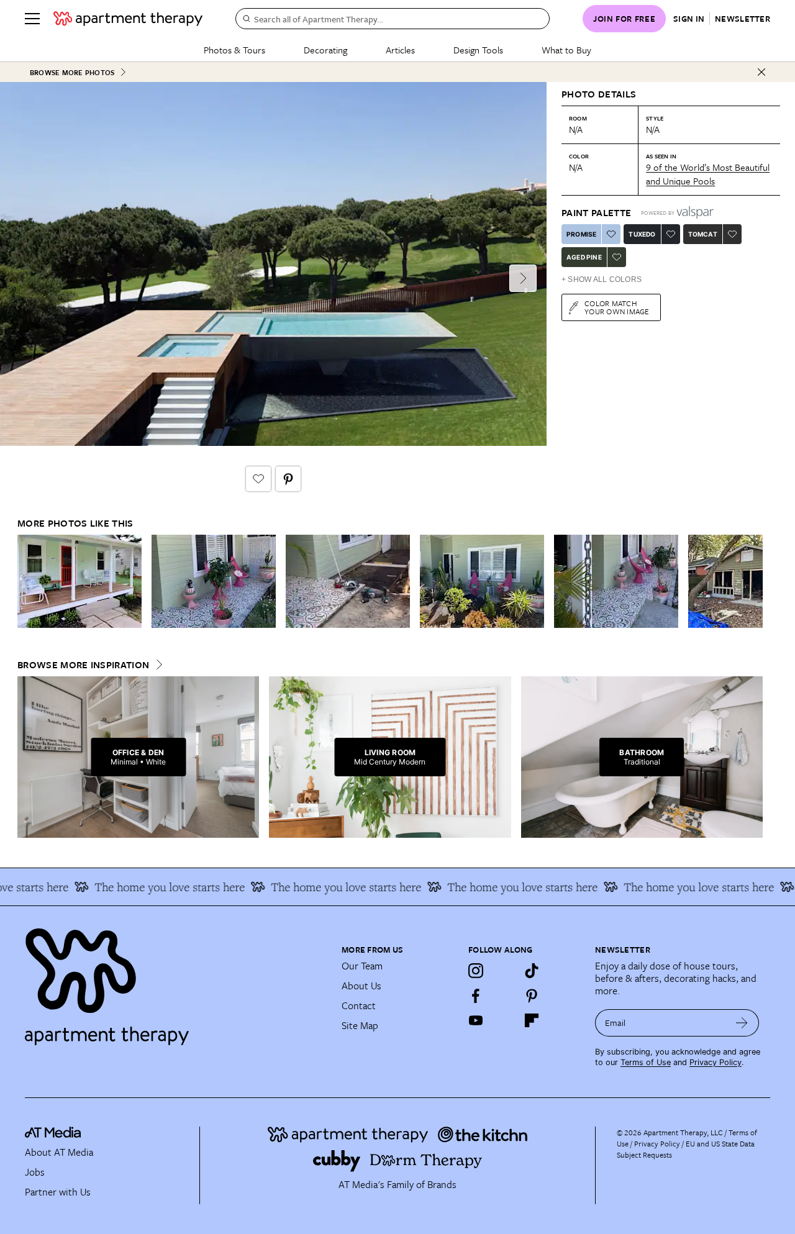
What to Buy (566, 50)
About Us (361, 985)
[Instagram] (475, 970)
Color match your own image (617, 307)
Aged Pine (584, 257)
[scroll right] (753, 581)
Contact (359, 1005)
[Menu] (32, 18)
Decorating (325, 50)
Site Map (360, 1025)
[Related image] (79, 581)
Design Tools (478, 50)
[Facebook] (475, 995)
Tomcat (702, 234)
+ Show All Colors (601, 279)
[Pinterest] (531, 995)
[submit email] (742, 1023)
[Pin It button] (288, 478)
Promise (581, 234)
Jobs (35, 1171)
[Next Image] (523, 278)
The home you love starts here (153, 886)
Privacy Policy (715, 1062)
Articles (400, 50)
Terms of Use (645, 1062)
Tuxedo (642, 234)
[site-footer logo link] (53, 1134)
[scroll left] (27, 581)
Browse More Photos (72, 72)
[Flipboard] (531, 1020)
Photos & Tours (234, 50)
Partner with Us (58, 1191)
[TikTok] (531, 970)
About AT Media (59, 1152)
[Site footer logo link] (176, 981)
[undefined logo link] (127, 18)
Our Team (362, 965)
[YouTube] (475, 1020)
